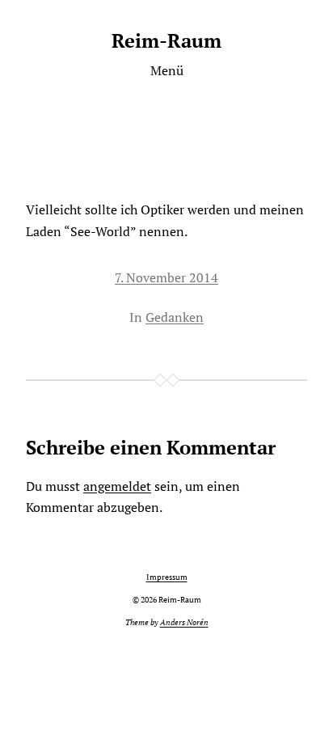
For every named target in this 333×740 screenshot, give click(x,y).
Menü (166, 70)
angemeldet (117, 486)
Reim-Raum (166, 40)
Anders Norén (184, 622)
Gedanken (174, 317)
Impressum (167, 577)
